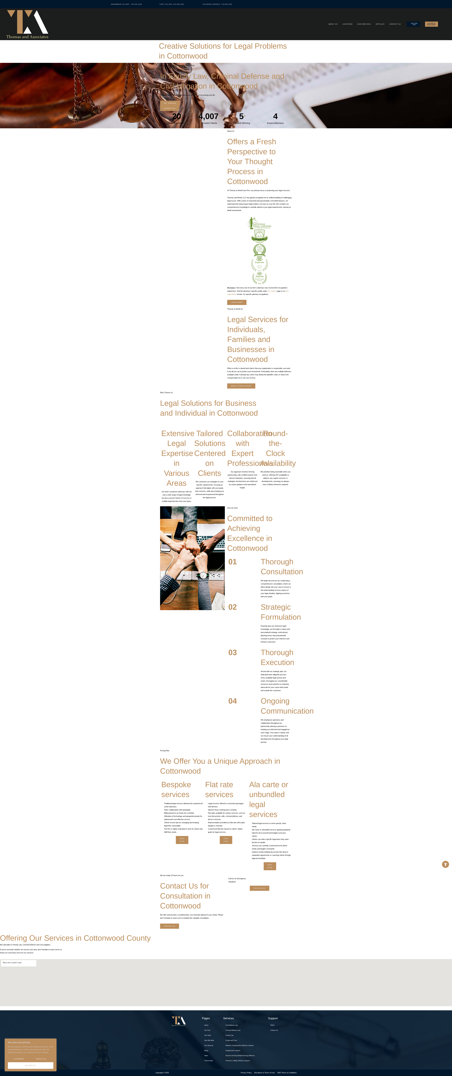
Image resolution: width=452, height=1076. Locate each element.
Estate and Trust (231, 1040)
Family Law (229, 1035)
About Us (333, 24)
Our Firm (207, 1030)
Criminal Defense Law (233, 1030)
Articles (380, 24)
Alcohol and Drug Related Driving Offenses (240, 1055)
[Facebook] (387, 4)
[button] (445, 864)
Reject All (41, 1059)
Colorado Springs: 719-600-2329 (217, 4)
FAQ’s (272, 1025)
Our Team (271, 291)
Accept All (30, 1065)
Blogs (206, 1050)
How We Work (209, 1040)
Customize (19, 1059)
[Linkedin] (408, 4)
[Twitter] (403, 4)
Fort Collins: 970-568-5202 (172, 4)
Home (206, 1025)
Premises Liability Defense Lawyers (238, 1061)
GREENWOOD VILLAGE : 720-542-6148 (126, 4)
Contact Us (395, 24)
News (206, 1055)
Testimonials (208, 1061)
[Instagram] (398, 4)
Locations (347, 24)
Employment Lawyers (233, 1050)
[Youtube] (392, 4)
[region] (30, 1055)
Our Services (364, 24)
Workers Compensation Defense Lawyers (240, 1045)
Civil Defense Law (232, 1025)
